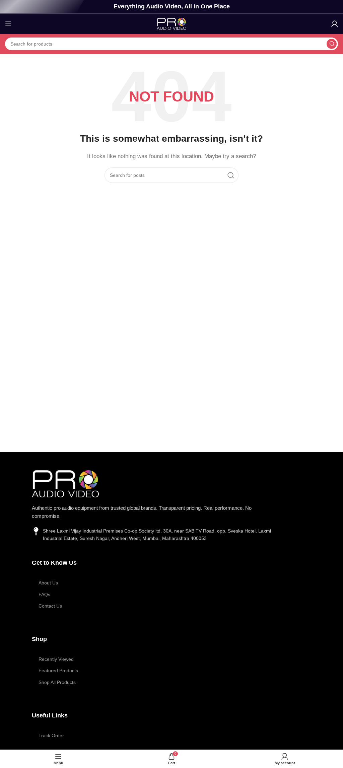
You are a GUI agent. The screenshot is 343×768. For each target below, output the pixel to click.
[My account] (334, 23)
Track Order (51, 735)
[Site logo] (171, 23)
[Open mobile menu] (8, 23)
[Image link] (65, 483)
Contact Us (50, 606)
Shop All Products (57, 682)
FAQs (44, 594)
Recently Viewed (56, 659)
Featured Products (58, 670)
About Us (48, 582)
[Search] (332, 44)
